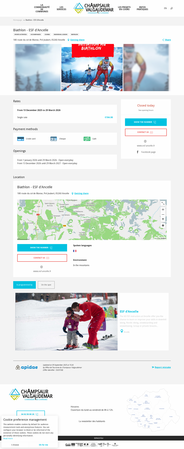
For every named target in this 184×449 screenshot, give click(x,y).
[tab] (24, 285)
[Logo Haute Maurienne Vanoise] (31, 394)
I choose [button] (15, 445)
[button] (172, 8)
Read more (8, 438)
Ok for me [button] (43, 445)
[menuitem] (42, 8)
